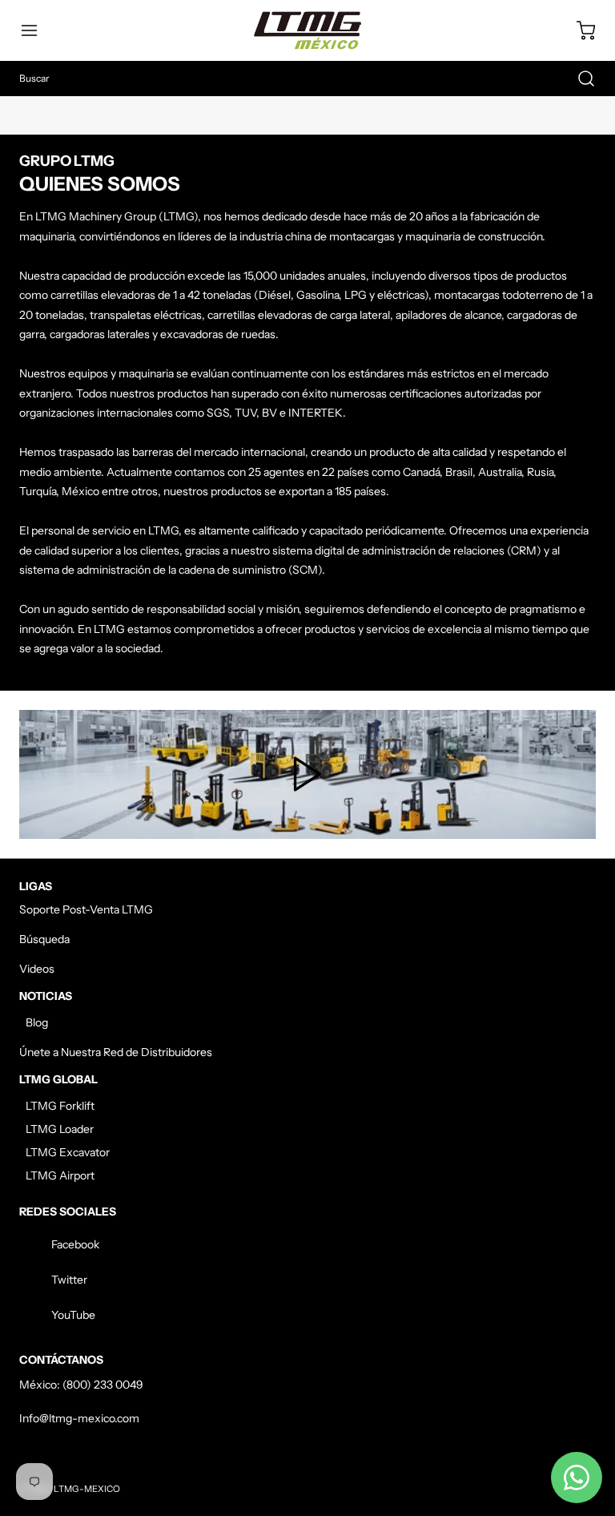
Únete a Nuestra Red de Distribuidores (115, 1052)
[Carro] (578, 30)
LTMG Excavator (68, 1152)
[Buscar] (578, 78)
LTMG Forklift (60, 1106)
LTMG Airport (60, 1175)
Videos (36, 969)
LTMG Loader (60, 1129)
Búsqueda (44, 939)
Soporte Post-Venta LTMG (86, 909)
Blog (37, 1022)
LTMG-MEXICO (87, 1488)
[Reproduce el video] (307, 774)
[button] (36, 30)
